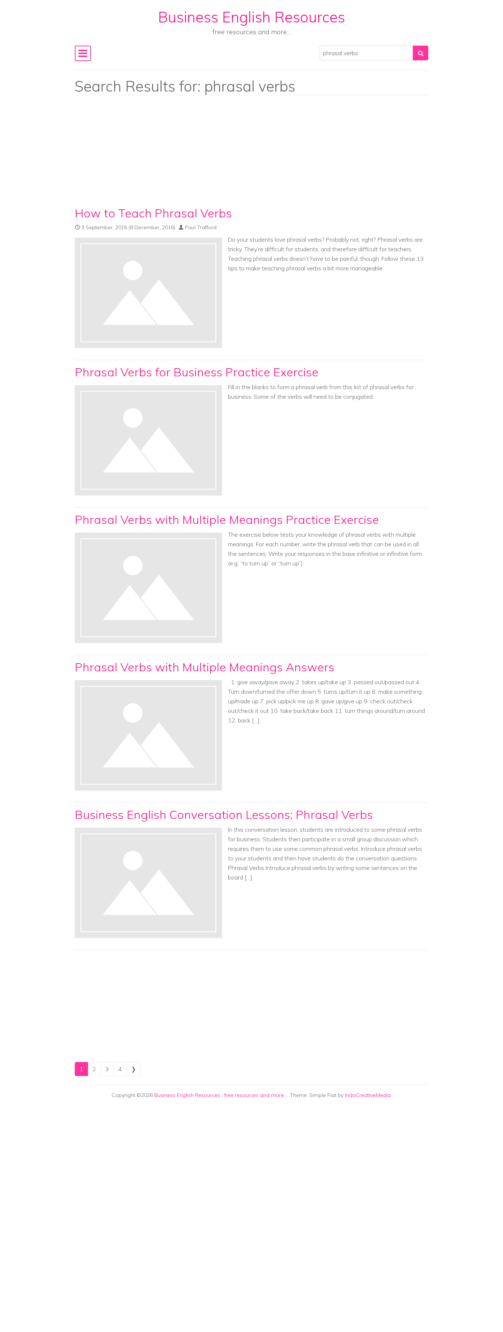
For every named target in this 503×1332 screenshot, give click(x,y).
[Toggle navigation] (83, 53)
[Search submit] (420, 53)
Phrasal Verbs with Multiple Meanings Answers (204, 667)
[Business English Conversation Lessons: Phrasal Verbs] (148, 883)
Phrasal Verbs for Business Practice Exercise (197, 372)
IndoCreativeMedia (368, 1095)
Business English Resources (251, 17)
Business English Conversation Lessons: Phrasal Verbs (224, 814)
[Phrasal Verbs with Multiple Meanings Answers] (148, 735)
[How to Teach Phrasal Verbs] (148, 293)
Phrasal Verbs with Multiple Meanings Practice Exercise (227, 519)
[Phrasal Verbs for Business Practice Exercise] (148, 440)
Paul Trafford (201, 227)
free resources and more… (255, 1095)
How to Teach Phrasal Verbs (153, 213)
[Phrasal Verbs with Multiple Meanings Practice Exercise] (148, 588)
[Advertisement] (251, 152)
